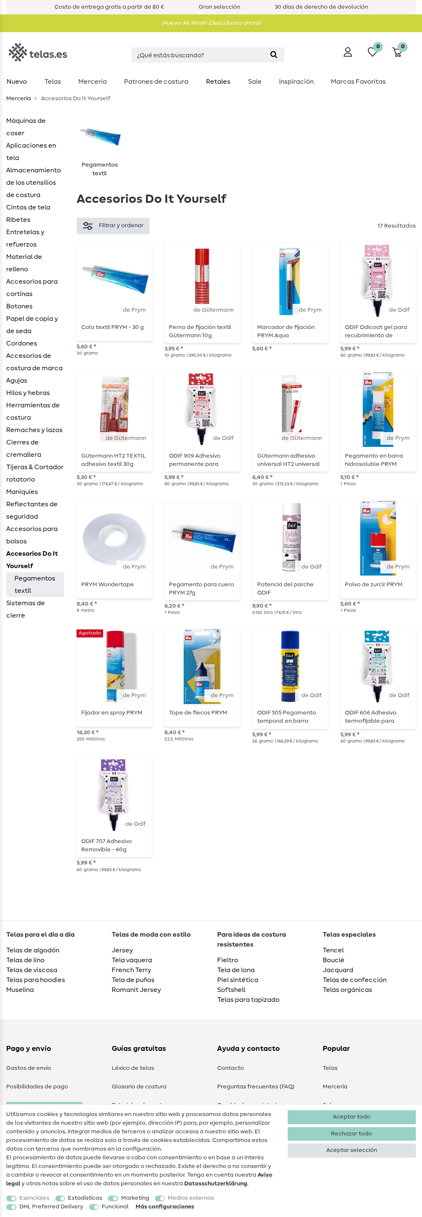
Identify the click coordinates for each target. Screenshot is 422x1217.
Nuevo (17, 81)
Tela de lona (236, 970)
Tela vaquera (132, 960)
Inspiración (296, 81)
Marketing (135, 1198)
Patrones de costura (156, 81)
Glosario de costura (139, 1087)
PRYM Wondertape (107, 584)
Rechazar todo (351, 1134)
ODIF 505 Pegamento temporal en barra (286, 717)
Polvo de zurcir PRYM (374, 584)
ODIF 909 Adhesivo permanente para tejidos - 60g (194, 460)
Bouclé (334, 960)
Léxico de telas (133, 1068)
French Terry (131, 970)
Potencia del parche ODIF (285, 589)
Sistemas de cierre (25, 609)
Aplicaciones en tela (31, 151)
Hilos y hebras (28, 393)
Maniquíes (22, 492)
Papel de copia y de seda (32, 324)
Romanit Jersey (136, 990)
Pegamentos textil (34, 584)
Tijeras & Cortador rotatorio (34, 473)
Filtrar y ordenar (121, 225)
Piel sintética (237, 980)
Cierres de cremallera (23, 448)
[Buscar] (273, 55)
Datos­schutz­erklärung (215, 1183)
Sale (255, 81)
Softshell (231, 990)
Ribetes (18, 219)
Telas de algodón (32, 950)
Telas (53, 81)
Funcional (115, 1207)
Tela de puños (133, 980)
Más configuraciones (165, 1207)
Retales (218, 81)
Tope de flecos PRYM (198, 713)
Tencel (333, 950)
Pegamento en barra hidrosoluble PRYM (374, 460)
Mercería (92, 81)
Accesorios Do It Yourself (32, 559)
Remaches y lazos (34, 430)
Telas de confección (355, 980)
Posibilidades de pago (37, 1087)
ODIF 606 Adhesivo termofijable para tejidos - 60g (370, 717)
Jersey (122, 950)
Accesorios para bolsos (32, 535)
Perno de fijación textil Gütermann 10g (200, 331)
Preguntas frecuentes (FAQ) (256, 1087)
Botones (19, 306)
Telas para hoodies (35, 980)
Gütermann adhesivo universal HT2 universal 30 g (288, 460)
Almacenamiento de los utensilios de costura (33, 182)
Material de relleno (24, 263)
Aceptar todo (351, 1117)
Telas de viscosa (31, 970)
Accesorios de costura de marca (34, 361)
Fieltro (227, 960)
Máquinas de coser (26, 126)
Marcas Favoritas (358, 81)
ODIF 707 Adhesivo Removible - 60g (106, 846)
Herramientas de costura (33, 411)
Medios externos (191, 1198)
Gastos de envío (28, 1068)
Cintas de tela (28, 207)
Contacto (230, 1068)
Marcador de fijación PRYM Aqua (285, 331)
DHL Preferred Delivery (51, 1207)
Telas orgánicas (347, 990)
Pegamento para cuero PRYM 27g (201, 589)
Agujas (16, 380)
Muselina (20, 990)
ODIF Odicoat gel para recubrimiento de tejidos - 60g (376, 331)
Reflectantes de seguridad (32, 510)
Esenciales (34, 1198)
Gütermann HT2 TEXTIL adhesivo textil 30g (113, 460)
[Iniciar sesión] (347, 52)
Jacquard (338, 970)
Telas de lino (25, 960)
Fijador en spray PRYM (112, 713)
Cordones (21, 343)
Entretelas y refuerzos (25, 238)
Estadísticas (85, 1198)
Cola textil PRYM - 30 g (112, 327)
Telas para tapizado (248, 999)
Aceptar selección (351, 1150)
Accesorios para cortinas (32, 287)
